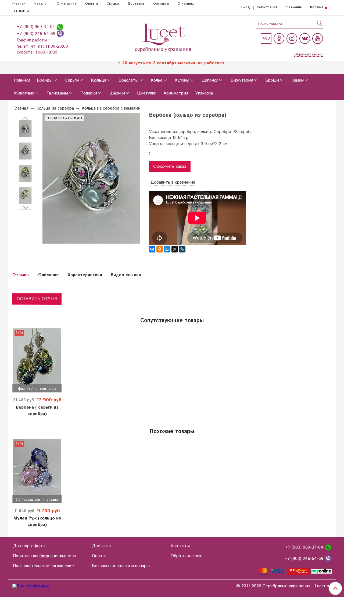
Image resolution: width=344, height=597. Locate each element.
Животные (24, 93)
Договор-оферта (29, 546)
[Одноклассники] (279, 38)
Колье (157, 80)
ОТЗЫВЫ (20, 11)
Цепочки (210, 80)
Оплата (91, 3)
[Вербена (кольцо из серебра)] (25, 128)
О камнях (186, 3)
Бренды (44, 80)
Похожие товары (172, 432)
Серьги (72, 80)
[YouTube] (317, 38)
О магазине (67, 3)
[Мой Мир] (167, 249)
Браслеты (128, 80)
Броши (272, 80)
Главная (19, 3)
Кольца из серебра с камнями (111, 108)
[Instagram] (291, 38)
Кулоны (182, 80)
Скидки (112, 3)
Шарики (117, 93)
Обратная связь (186, 556)
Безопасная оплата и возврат (121, 566)
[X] (174, 249)
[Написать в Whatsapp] (59, 27)
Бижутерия (242, 80)
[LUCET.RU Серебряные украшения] (163, 37)
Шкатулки (146, 93)
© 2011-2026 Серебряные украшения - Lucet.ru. (284, 586)
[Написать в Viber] (60, 34)
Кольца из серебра (55, 108)
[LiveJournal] (182, 249)
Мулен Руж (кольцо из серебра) (37, 521)
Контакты (161, 3)
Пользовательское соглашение (43, 566)
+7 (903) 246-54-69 (37, 34)
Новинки (22, 80)
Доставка (135, 3)
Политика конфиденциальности (44, 556)
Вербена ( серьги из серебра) (37, 410)
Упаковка (204, 93)
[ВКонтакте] (152, 249)
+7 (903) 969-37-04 (36, 27)
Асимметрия (175, 93)
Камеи (297, 80)
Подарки (88, 93)
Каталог (41, 3)
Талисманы (57, 93)
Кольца (98, 80)
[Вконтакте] (304, 38)
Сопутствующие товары (172, 321)
